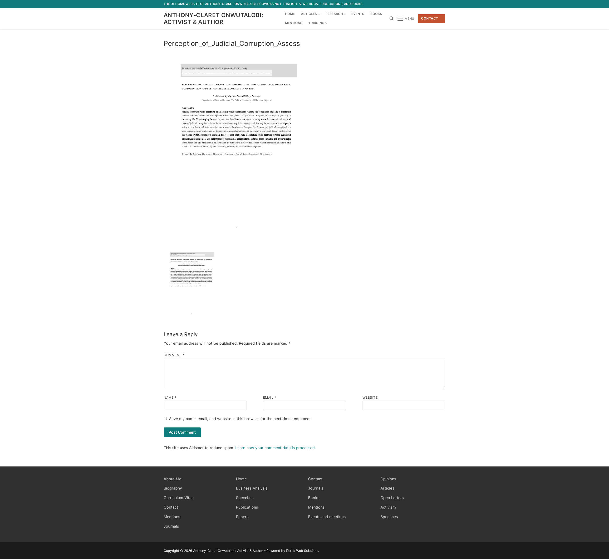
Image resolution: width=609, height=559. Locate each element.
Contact (429, 18)
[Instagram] (433, 4)
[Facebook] (407, 4)
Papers (242, 516)
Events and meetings (327, 516)
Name (170, 397)
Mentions (172, 516)
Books (313, 497)
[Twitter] (415, 4)
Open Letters (392, 497)
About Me (172, 478)
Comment (174, 355)
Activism (388, 507)
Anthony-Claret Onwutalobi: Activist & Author (213, 18)
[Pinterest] (441, 4)
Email (269, 397)
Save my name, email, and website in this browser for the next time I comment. (240, 418)
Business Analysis (251, 488)
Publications (247, 507)
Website (370, 397)
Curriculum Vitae (179, 497)
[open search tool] (391, 18)
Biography (173, 488)
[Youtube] (424, 4)
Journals (171, 526)
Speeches (244, 497)
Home (241, 478)
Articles (387, 488)
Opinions (388, 478)
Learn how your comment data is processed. (275, 447)
